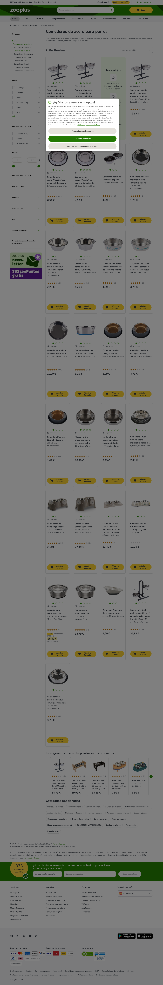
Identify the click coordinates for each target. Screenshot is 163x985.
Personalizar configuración (82, 131)
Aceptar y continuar (82, 138)
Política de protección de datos (89, 125)
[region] (82, 125)
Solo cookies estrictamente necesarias (82, 146)
